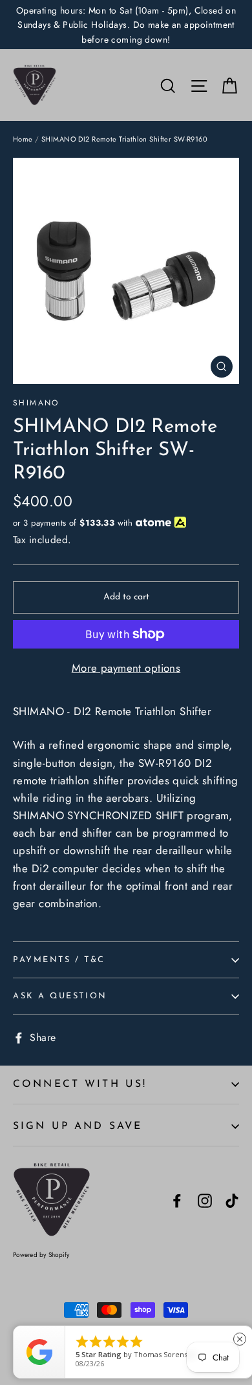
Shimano (36, 403)
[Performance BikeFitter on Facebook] (177, 1199)
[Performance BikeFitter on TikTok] (232, 1199)
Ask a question (60, 996)
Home (23, 139)
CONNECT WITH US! (80, 1084)
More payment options (126, 668)
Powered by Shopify (41, 1255)
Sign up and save (77, 1126)
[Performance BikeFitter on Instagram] (205, 1199)
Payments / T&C (59, 960)
